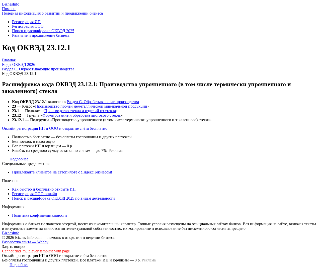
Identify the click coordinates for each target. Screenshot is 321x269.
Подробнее (19, 159)
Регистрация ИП (26, 22)
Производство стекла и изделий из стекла (80, 111)
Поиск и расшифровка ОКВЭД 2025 (43, 31)
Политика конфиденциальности (39, 215)
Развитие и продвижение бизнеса (40, 35)
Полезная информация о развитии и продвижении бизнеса (52, 13)
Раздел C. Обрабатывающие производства (103, 102)
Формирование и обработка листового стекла (81, 115)
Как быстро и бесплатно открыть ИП (44, 189)
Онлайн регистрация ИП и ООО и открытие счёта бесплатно (54, 128)
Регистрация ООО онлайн (34, 194)
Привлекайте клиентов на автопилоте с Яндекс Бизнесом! (62, 172)
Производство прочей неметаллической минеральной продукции (91, 106)
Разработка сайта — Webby (25, 242)
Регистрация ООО (28, 26)
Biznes (10, 4)
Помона (9, 9)
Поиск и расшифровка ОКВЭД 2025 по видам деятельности (63, 198)
